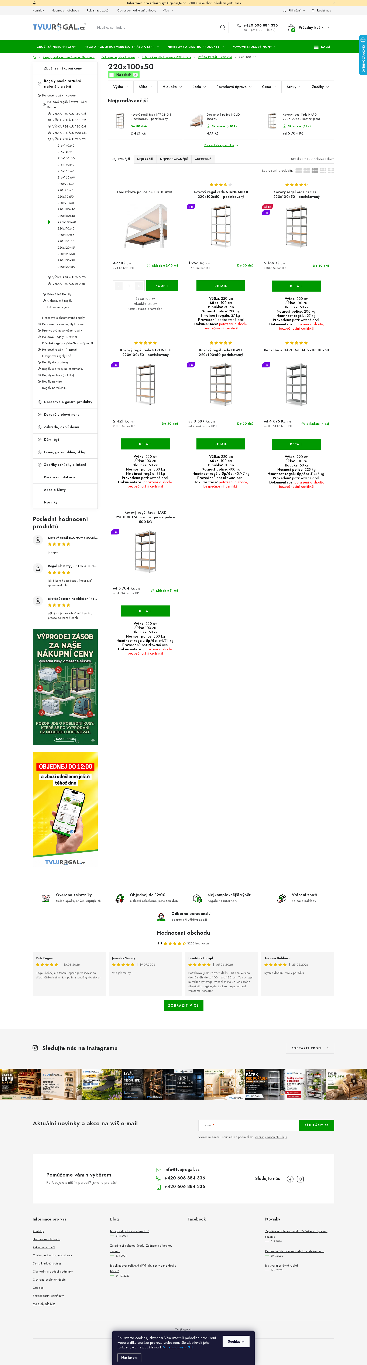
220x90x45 (66, 190)
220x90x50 (66, 196)
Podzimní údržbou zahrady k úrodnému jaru (294, 1251)
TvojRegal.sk (183, 1329)
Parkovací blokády (59, 477)
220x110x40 (66, 228)
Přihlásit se (317, 1125)
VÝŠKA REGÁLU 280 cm (69, 284)
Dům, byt (51, 439)
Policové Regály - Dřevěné (60, 337)
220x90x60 (66, 203)
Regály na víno (52, 381)
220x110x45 (66, 235)
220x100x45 (66, 216)
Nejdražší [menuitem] (145, 159)
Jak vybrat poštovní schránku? (129, 1231)
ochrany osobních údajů (271, 1137)
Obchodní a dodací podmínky (53, 1271)
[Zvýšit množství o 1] (139, 286)
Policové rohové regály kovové (63, 324)
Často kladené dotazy (47, 1263)
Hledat (223, 27)
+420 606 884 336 (260, 25)
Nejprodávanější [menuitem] (174, 159)
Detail (220, 285)
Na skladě (126, 74)
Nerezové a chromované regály (63, 318)
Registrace (324, 10)
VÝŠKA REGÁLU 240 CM (69, 277)
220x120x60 (66, 267)
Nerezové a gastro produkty (68, 402)
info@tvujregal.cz (182, 1170)
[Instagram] (300, 1179)
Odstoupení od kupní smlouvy (136, 10)
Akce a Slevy (55, 489)
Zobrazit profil (307, 1048)
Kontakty (38, 10)
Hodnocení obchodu (65, 10)
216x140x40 (66, 145)
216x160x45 (66, 171)
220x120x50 (66, 254)
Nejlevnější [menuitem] (121, 159)
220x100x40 (66, 209)
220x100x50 (67, 222)
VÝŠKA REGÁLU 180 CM (69, 126)
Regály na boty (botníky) (58, 375)
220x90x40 (66, 184)
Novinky (51, 502)
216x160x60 (66, 177)
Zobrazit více (183, 1005)
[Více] (322, 46)
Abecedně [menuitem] (203, 159)
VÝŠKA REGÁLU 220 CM (69, 139)
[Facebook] (290, 1179)
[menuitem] (56, 46)
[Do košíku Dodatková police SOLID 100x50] (162, 285)
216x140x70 (66, 165)
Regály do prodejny (55, 362)
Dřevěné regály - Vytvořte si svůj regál (67, 343)
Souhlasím (236, 1341)
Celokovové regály (59, 301)
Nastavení (129, 1357)
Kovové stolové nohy (61, 414)
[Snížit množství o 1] (119, 286)
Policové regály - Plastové (59, 349)
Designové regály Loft (56, 356)
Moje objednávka (44, 1304)
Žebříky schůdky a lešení (65, 464)
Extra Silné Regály (59, 294)
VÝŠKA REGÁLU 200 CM (69, 133)
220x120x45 (66, 247)
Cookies (38, 1288)
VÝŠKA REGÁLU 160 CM (69, 120)
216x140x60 (66, 158)
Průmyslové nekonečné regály (62, 330)
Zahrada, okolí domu (61, 427)
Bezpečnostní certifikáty (48, 1296)
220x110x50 (66, 241)
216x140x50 (66, 152)
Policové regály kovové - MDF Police (67, 104)
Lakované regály (58, 307)
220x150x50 (66, 260)
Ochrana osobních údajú (49, 1279)
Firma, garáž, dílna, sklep (65, 452)
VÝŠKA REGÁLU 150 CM (69, 114)
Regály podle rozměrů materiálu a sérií (62, 83)
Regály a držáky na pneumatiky (62, 369)
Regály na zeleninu (54, 388)
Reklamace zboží (98, 10)
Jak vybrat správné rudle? (282, 1265)
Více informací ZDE (178, 1347)
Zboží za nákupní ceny (63, 68)
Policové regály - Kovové (59, 95)
